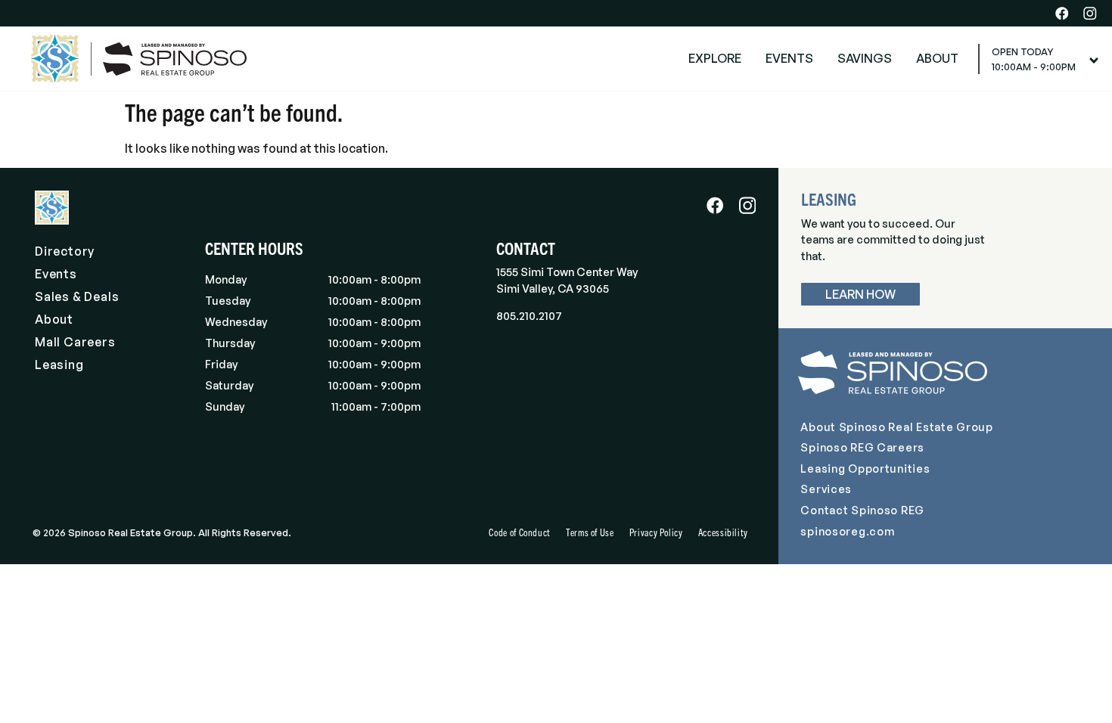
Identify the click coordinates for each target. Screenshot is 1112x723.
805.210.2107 (529, 315)
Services (826, 488)
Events (56, 273)
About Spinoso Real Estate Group (896, 426)
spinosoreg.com (847, 531)
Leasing (59, 364)
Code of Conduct (520, 532)
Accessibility (723, 532)
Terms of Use (590, 532)
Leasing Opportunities (865, 468)
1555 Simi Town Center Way (567, 271)
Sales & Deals (77, 296)
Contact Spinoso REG (862, 510)
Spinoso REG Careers (862, 447)
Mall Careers (75, 341)
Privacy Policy (656, 532)
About (54, 319)
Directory (65, 251)
